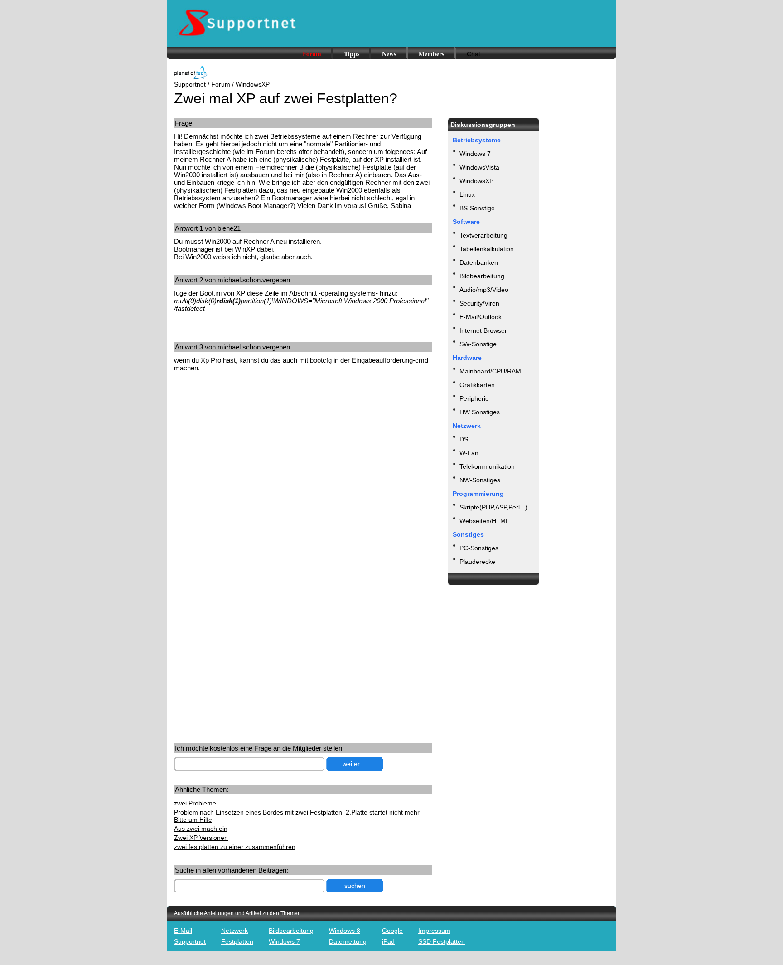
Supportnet (190, 84)
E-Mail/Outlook (480, 316)
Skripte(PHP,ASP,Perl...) (493, 507)
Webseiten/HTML (484, 520)
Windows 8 (344, 930)
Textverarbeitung (483, 235)
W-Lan (468, 452)
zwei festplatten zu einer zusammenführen (234, 846)
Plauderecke (477, 561)
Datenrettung (348, 941)
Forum (312, 53)
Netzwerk (234, 930)
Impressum (434, 930)
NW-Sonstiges (479, 480)
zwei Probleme (195, 803)
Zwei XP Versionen (201, 837)
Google (392, 930)
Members (431, 53)
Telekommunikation (487, 466)
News (389, 53)
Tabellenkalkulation (486, 248)
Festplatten (237, 941)
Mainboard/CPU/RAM (490, 371)
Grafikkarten (477, 384)
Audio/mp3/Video (483, 289)
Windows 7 (475, 153)
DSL (465, 439)
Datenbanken (478, 262)
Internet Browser (483, 330)
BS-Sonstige (477, 208)
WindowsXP (253, 84)
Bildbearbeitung (481, 276)
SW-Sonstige (478, 344)
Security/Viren (479, 303)
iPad (388, 941)
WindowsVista (479, 167)
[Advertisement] (250, 449)
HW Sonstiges (479, 412)
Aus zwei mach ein (200, 828)
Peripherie (474, 398)
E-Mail (183, 930)
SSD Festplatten (441, 941)
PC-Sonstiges (478, 548)
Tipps (351, 53)
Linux (467, 194)
